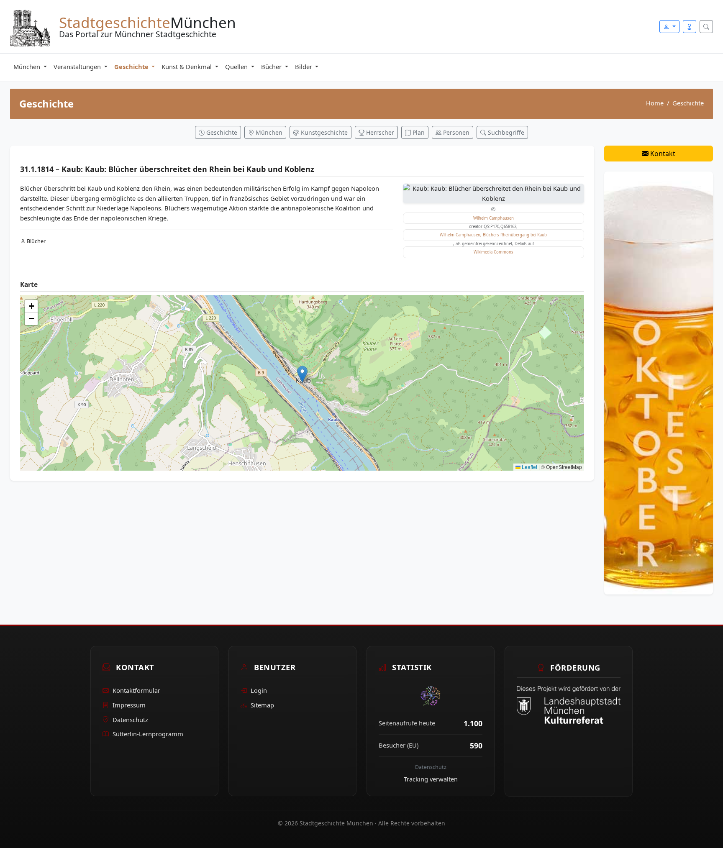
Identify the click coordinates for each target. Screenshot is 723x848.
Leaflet (528, 466)
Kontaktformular (136, 691)
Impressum (129, 705)
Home (655, 103)
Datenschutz (130, 719)
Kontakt (662, 153)
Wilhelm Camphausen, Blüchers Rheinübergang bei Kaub (493, 235)
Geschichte (132, 66)
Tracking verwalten (431, 779)
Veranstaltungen (78, 66)
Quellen (237, 66)
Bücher (272, 66)
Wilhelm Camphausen (493, 218)
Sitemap (262, 705)
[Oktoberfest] (658, 382)
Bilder (304, 66)
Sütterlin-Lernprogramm (148, 734)
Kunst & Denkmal (187, 66)
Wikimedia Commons (493, 252)
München (27, 66)
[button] (302, 374)
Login (259, 691)
